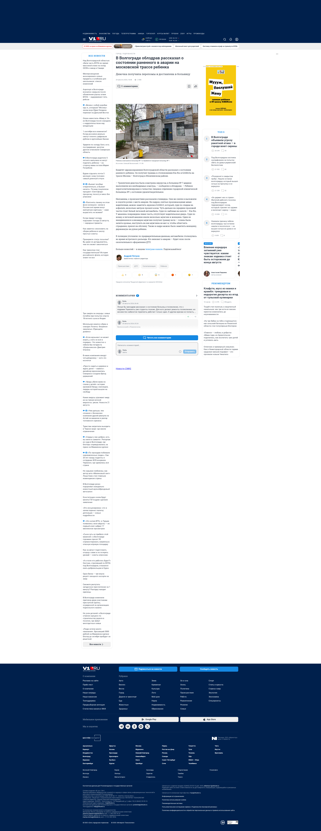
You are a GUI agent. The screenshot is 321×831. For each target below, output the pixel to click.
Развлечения (186, 701)
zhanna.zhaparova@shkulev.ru (93, 813)
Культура (155, 689)
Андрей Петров (132, 256)
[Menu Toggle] (84, 39)
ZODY (182, 34)
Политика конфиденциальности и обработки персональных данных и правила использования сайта (198, 810)
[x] (147, 726)
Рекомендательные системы (172, 803)
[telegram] (121, 726)
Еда (120, 701)
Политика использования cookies (174, 800)
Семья (183, 709)
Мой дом (156, 697)
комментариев (129, 86)
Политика (184, 689)
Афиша (141, 34)
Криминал (156, 685)
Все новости (97, 55)
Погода (115, 34)
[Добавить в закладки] (189, 86)
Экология (213, 693)
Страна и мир (215, 689)
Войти (125, 352)
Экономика (214, 697)
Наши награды (89, 693)
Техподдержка (89, 701)
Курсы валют (163, 34)
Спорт (211, 681)
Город (121, 693)
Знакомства (104, 34)
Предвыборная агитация (94, 705)
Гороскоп (150, 34)
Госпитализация (149, 266)
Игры (189, 34)
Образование (157, 709)
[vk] (127, 726)
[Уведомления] (231, 39)
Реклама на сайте (90, 681)
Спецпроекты (215, 701)
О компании (88, 689)
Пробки (174, 34)
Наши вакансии (90, 697)
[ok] (134, 726)
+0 (188, 317)
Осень (183, 685)
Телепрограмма (128, 34)
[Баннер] (123, 46)
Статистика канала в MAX (94, 709)
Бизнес (122, 685)
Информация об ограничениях (173, 796)
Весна (121, 689)
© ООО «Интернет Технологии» (123, 823)
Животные (124, 705)
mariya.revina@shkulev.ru (91, 817)
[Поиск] (225, 39)
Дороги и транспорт (128, 697)
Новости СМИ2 (123, 368)
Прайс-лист (88, 685)
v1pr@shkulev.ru (195, 793)
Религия (184, 705)
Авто (121, 681)
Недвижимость (90, 34)
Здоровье (123, 709)
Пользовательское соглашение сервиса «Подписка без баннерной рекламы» (189, 807)
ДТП (136, 266)
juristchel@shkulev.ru (140, 805)
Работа (183, 697)
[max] (140, 726)
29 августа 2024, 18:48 (124, 80)
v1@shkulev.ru (110, 803)
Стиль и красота (216, 685)
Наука (154, 701)
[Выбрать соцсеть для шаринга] (195, 86)
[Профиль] (237, 39)
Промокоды (198, 34)
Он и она (184, 681)
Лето (154, 693)
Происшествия (187, 693)
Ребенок (163, 266)
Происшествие (123, 266)
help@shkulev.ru (99, 806)
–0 (195, 317)
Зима (154, 681)
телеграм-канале (154, 249)
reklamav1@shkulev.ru (211, 786)
